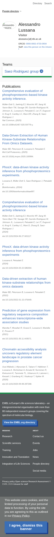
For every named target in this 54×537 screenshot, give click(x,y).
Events (36, 443)
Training (6, 450)
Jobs (35, 450)
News (36, 457)
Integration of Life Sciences (16, 464)
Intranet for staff (20, 484)
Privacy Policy (21, 515)
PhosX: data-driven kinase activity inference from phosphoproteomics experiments (26, 250)
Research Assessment (38, 481)
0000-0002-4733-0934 (36, 44)
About (35, 430)
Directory (37, 3)
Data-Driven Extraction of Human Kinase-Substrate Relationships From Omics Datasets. (25, 139)
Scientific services (11, 443)
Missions (6, 430)
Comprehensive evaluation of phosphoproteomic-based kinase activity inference (24, 206)
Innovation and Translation (15, 457)
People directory (10, 11)
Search (48, 3)
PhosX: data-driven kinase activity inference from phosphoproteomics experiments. (26, 171)
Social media (39, 471)
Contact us (38, 436)
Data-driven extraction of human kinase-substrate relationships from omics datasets (26, 282)
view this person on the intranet (35, 48)
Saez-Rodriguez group (22, 71)
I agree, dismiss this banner (25, 527)
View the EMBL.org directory (19, 422)
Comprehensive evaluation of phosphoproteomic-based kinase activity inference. (24, 94)
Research (7, 436)
